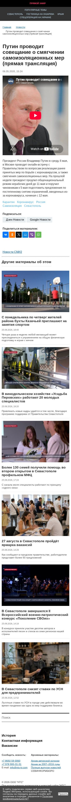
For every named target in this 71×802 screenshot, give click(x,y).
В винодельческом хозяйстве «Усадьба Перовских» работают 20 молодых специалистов (34, 397)
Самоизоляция (12, 205)
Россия (40, 202)
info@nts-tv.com (19, 767)
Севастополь (15, 14)
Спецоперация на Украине (35, 17)
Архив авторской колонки (45, 760)
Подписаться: (12, 213)
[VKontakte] (6, 235)
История (9, 735)
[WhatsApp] (38, 235)
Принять (63, 794)
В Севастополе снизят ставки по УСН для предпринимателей (32, 691)
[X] (19, 235)
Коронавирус (25, 202)
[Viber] (32, 235)
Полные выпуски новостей (46, 767)
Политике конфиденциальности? (28, 797)
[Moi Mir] (25, 235)
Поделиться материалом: (20, 228)
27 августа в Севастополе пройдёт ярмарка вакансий (30, 543)
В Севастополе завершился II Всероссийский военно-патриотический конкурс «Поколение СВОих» (35, 614)
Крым (61, 14)
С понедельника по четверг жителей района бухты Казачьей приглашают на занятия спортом (34, 320)
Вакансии (10, 745)
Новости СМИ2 (12, 251)
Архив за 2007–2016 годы (45, 764)
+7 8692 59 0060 (11, 760)
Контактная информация (22, 740)
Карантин (9, 202)
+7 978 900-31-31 (11, 764)
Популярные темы (36, 10)
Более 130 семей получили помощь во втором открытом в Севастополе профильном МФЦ (34, 471)
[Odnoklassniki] (12, 235)
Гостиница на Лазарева (40, 14)
